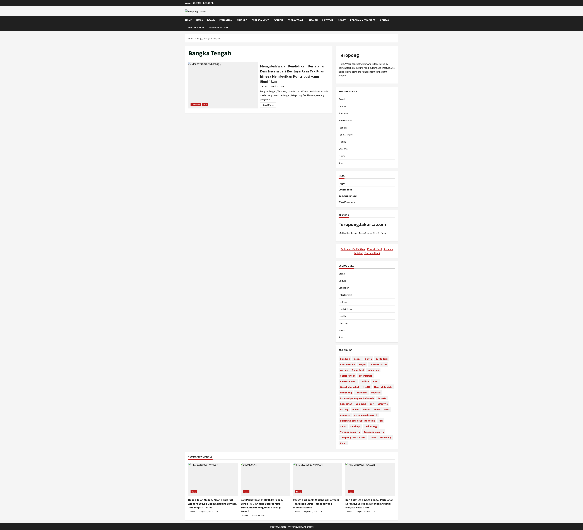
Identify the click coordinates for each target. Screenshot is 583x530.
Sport (342, 20)
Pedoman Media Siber (362, 20)
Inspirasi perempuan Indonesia (357, 398)
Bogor (362, 364)
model (366, 409)
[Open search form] (397, 24)
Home (188, 20)
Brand (211, 20)
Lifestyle (328, 20)
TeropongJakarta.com (362, 224)
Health (313, 20)
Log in (342, 183)
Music (377, 409)
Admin (264, 86)
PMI (381, 420)
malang (344, 409)
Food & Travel (296, 20)
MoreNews (294, 526)
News (199, 20)
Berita (368, 358)
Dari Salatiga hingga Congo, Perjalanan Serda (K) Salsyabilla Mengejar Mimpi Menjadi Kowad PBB (369, 503)
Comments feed (347, 195)
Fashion (278, 20)
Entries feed (345, 189)
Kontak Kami (374, 249)
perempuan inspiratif (365, 415)
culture (344, 370)
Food (375, 381)
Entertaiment (260, 20)
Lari (372, 403)
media (355, 409)
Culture (242, 20)
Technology (370, 426)
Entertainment (348, 381)
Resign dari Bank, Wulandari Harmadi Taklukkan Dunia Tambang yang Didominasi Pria (316, 503)
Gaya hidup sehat (349, 386)
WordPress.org (347, 201)
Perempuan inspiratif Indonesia (357, 420)
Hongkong (346, 392)
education (373, 370)
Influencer (361, 392)
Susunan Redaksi (219, 27)
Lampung (361, 403)
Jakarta (382, 398)
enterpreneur (347, 375)
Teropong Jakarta (374, 431)
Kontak (384, 20)
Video (343, 443)
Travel (372, 437)
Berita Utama (347, 364)
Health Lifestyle (383, 386)
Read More (269, 106)
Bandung (345, 358)
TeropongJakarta (350, 431)
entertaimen (366, 375)
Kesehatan (346, 403)
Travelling (385, 437)
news (387, 409)
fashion (364, 381)
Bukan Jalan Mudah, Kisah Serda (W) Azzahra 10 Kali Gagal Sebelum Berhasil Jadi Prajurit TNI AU (212, 503)
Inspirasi (375, 392)
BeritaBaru (382, 358)
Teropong (349, 55)
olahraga (345, 415)
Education (225, 20)
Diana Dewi (358, 370)
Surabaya (355, 426)
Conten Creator (378, 364)
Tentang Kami (196, 27)
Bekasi (357, 358)
